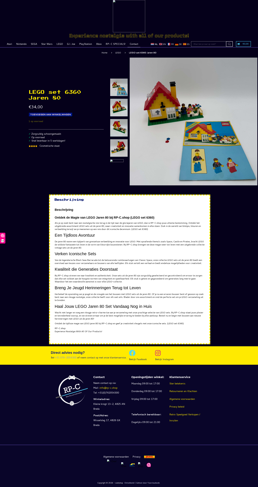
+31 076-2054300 (66, 357)
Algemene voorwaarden (182, 399)
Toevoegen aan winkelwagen (50, 114)
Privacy (136, 456)
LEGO (118, 52)
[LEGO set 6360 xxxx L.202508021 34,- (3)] (119, 128)
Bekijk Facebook (138, 359)
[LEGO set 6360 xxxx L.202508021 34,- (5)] (119, 148)
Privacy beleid (176, 406)
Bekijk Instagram (164, 359)
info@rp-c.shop (108, 387)
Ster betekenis (177, 383)
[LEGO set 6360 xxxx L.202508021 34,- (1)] (119, 87)
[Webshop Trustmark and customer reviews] (149, 465)
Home (104, 52)
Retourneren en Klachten (183, 391)
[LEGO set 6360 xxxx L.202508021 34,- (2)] (119, 107)
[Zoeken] (229, 44)
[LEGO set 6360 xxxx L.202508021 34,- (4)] (117, 165)
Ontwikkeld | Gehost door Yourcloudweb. (142, 482)
